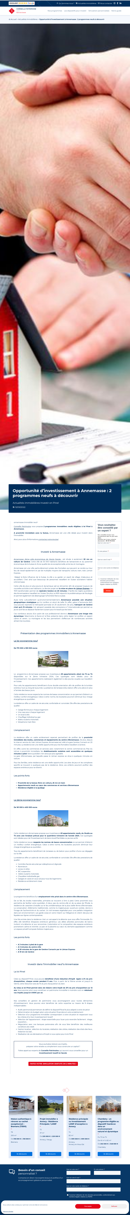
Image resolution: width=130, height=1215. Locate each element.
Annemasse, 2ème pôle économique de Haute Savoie (37, 559)
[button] (22, 3)
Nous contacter (106, 3)
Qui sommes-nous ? (66, 3)
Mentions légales (8, 1211)
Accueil (14, 19)
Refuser (114, 1206)
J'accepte (88, 1206)
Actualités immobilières (87, 3)
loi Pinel (41, 788)
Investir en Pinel (49, 502)
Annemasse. (19, 529)
